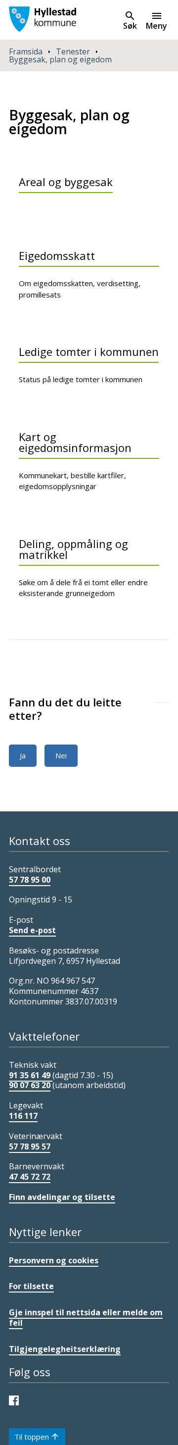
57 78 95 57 (29, 1146)
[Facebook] (16, 1399)
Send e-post (32, 930)
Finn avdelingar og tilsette (62, 1197)
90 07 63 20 (29, 1085)
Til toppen (31, 1437)
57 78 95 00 (29, 879)
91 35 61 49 (30, 1075)
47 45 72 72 (29, 1176)
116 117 (23, 1115)
